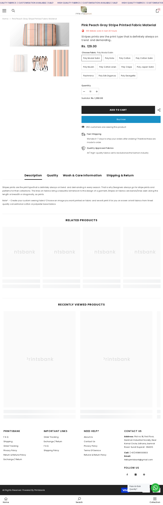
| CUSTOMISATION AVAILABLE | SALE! (35, 2)
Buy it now (121, 119)
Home (5, 18)
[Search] (13, 11)
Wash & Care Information (82, 175)
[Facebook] (127, 475)
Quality (52, 175)
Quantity (86, 85)
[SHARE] (158, 110)
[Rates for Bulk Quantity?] (155, 487)
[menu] (4, 11)
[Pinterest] (144, 475)
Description (33, 175)
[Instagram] (136, 475)
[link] (21, 281)
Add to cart (118, 109)
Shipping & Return (120, 175)
